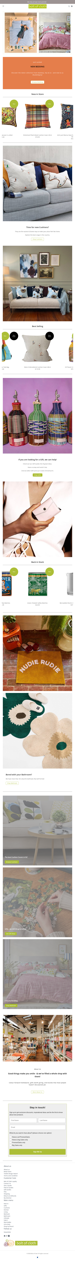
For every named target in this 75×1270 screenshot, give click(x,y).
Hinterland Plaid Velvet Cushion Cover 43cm (37, 135)
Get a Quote (8, 1185)
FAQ (5, 1192)
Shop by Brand (8, 1226)
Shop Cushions (37, 239)
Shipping (7, 1194)
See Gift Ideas (10, 934)
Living (6, 1212)
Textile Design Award (11, 1174)
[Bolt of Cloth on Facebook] (7, 1236)
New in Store (37, 94)
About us (7, 1169)
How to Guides (8, 1188)
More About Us (37, 1092)
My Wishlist (7, 1198)
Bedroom (7, 1214)
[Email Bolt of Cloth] (4, 1236)
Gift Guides (7, 1190)
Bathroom (7, 1216)
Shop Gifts (37, 475)
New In (6, 1204)
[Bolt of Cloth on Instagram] (9, 1236)
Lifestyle (6, 1218)
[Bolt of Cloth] (37, 6)
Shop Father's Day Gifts (37, 83)
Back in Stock (37, 562)
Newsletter (7, 1232)
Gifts (5, 1206)
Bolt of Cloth (34, 1253)
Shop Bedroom (11, 1005)
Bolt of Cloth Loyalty (10, 1181)
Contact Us (7, 1183)
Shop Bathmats (12, 783)
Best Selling (37, 326)
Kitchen (6, 1210)
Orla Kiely (7, 1224)
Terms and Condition (11, 1176)
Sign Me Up (37, 1152)
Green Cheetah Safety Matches (37, 603)
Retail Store (7, 1171)
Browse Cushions (11, 862)
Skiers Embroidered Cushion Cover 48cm (37, 367)
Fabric (6, 1220)
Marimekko (7, 1222)
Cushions (7, 1208)
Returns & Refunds (10, 1196)
